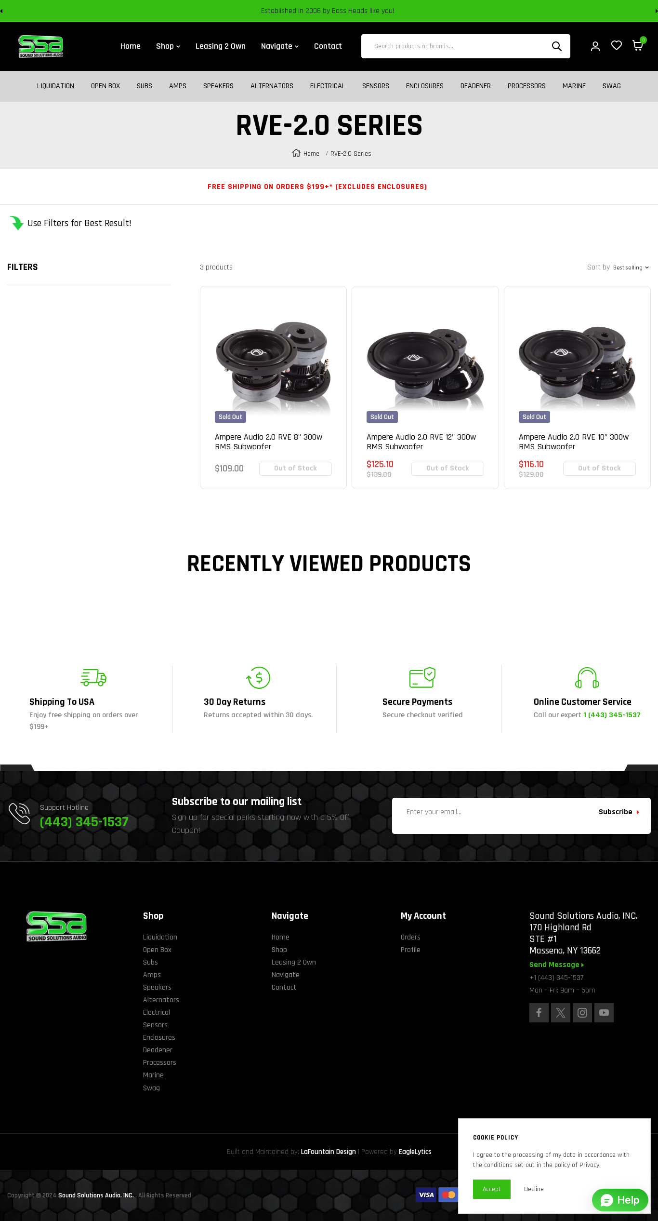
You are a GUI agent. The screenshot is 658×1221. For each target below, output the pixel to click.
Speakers (218, 86)
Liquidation (55, 86)
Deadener (476, 86)
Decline (534, 1189)
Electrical (327, 86)
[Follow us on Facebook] (539, 1012)
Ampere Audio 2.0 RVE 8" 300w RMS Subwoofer (268, 442)
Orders (411, 937)
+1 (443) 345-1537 (556, 978)
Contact (284, 987)
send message (555, 965)
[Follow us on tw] (560, 1012)
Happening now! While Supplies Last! (397, 12)
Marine (574, 86)
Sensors (375, 86)
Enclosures (425, 86)
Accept (492, 1189)
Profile (411, 950)
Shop (279, 950)
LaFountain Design (328, 1151)
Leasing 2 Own (294, 962)
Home (311, 153)
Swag (612, 86)
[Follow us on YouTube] (604, 1012)
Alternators (271, 86)
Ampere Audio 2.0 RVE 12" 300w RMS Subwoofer (421, 442)
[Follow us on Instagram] (582, 1012)
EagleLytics (415, 1151)
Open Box (105, 86)
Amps (177, 86)
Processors (527, 86)
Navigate (286, 975)
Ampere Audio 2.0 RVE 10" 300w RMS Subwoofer (574, 442)
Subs (144, 86)
